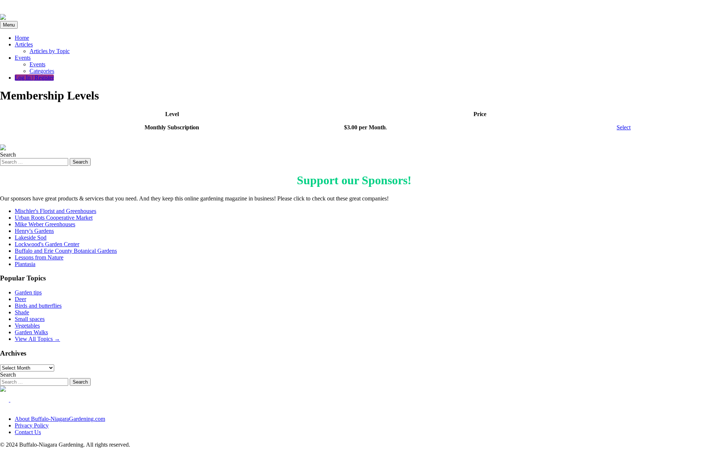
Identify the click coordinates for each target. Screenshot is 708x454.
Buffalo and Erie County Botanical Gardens (66, 251)
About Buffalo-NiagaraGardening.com (60, 419)
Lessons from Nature (39, 257)
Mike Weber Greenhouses (45, 224)
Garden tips (28, 292)
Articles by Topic (50, 51)
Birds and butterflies (38, 306)
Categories (42, 71)
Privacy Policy (32, 425)
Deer (20, 299)
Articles (24, 44)
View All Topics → (37, 339)
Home (22, 38)
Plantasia (25, 264)
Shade (22, 312)
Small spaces (30, 319)
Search (8, 154)
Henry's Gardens (34, 231)
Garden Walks (31, 332)
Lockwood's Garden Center (47, 244)
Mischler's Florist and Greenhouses (55, 211)
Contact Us (28, 432)
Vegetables (27, 325)
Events (23, 58)
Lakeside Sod (30, 237)
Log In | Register (34, 77)
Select (624, 127)
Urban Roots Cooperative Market (54, 217)
